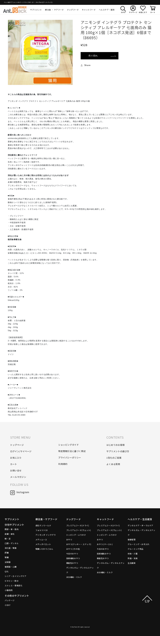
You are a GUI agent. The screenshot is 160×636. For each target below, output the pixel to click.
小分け (8, 605)
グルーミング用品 (135, 549)
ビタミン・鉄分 (11, 580)
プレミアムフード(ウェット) (78, 530)
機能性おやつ (72, 563)
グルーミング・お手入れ (138, 544)
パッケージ (10, 600)
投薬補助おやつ (73, 558)
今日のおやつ (72, 553)
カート (13, 464)
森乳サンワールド (43, 525)
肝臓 (7, 552)
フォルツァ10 (41, 530)
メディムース (41, 539)
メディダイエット (43, 544)
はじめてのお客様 (115, 444)
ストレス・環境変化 (13, 585)
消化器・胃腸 (11, 548)
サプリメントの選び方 (117, 451)
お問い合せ (16, 470)
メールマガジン (18, 476)
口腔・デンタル (11, 543)
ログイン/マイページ (21, 451)
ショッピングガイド (68, 444)
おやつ (69, 539)
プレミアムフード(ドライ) (77, 525)
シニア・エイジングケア (15, 576)
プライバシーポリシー (69, 457)
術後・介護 (133, 553)
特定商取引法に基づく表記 (72, 451)
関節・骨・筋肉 (11, 529)
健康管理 (131, 539)
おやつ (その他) (73, 549)
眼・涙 (8, 538)
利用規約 (62, 463)
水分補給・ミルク (74, 577)
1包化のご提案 (113, 457)
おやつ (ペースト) (104, 544)
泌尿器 (8, 562)
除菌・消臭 (133, 558)
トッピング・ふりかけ (76, 534)
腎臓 (7, 557)
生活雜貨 (131, 563)
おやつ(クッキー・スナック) (78, 544)
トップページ (17, 444)
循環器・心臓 (11, 566)
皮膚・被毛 (10, 534)
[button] (36, 10)
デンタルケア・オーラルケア (140, 525)
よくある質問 (113, 464)
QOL (7, 571)
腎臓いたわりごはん (44, 549)
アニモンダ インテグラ (45, 534)
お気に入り (16, 457)
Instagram (22, 492)
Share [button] (87, 65)
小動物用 (8, 590)
